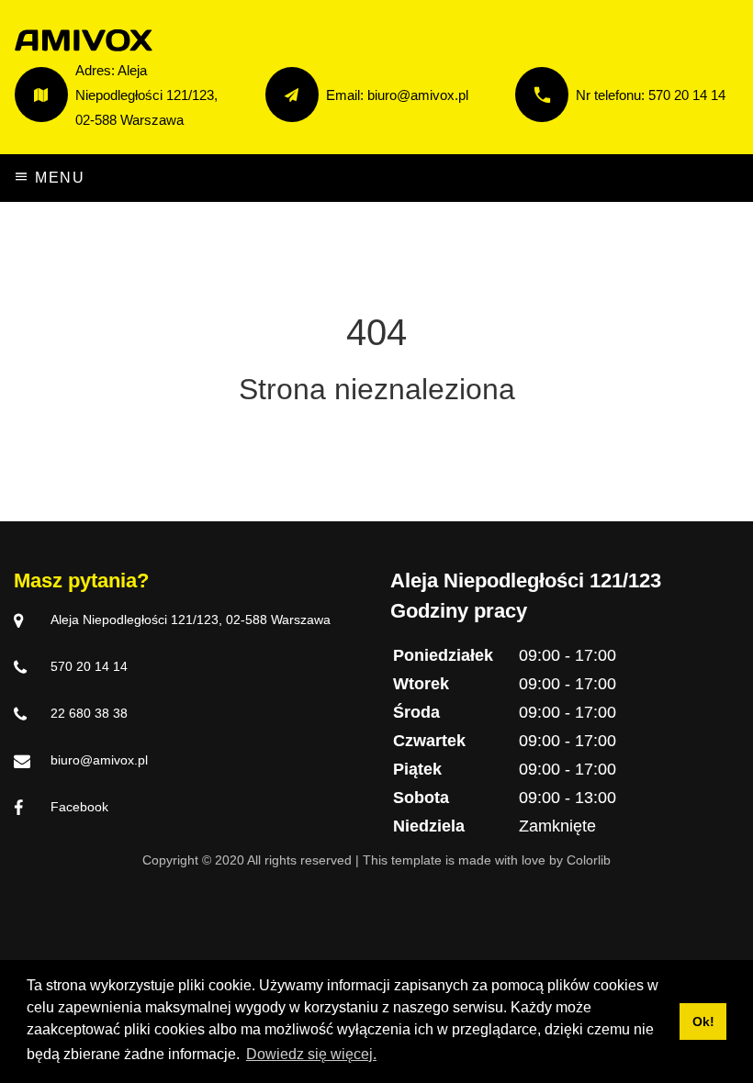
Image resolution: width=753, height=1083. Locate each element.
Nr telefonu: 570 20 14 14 (650, 95)
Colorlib (589, 860)
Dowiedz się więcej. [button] (311, 1054)
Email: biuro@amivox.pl (397, 95)
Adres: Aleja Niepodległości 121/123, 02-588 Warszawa (146, 95)
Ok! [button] (703, 1021)
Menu (57, 177)
